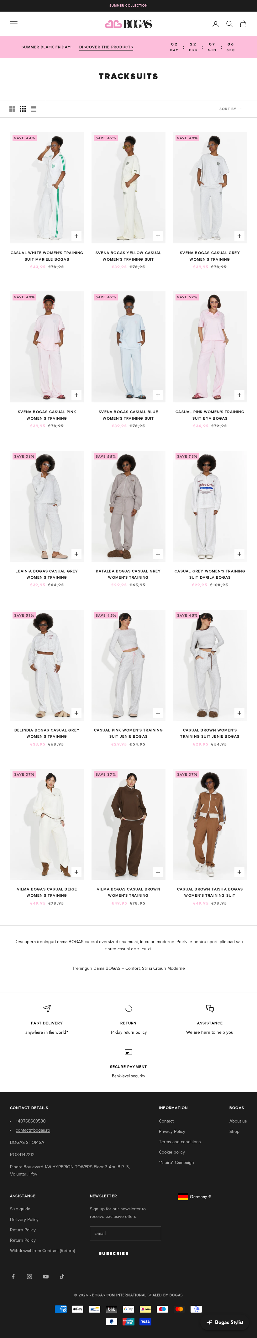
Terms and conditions (180, 1141)
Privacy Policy (172, 1131)
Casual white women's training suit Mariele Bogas (47, 256)
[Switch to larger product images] (12, 108)
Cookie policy (172, 1152)
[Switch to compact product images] (33, 108)
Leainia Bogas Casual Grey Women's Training (47, 574)
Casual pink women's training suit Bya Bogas (210, 415)
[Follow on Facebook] (13, 1276)
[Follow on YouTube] (46, 1276)
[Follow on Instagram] (29, 1276)
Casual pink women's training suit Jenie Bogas (128, 733)
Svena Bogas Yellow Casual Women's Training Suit (128, 256)
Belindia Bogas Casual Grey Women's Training (47, 733)
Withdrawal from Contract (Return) (42, 1250)
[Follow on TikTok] (62, 1276)
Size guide (20, 1209)
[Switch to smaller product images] (23, 108)
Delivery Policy (24, 1219)
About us (238, 1121)
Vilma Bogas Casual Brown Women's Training (128, 892)
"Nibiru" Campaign (176, 1162)
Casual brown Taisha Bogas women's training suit (210, 892)
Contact (166, 1121)
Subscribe (114, 1254)
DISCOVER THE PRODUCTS (106, 47)
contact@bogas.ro (33, 1130)
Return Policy (23, 1230)
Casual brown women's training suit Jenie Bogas (209, 733)
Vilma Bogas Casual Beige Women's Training (47, 892)
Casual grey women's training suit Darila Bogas (210, 574)
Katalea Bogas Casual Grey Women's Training (128, 574)
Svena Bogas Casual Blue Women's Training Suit (128, 415)
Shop (234, 1131)
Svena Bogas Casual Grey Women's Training (210, 256)
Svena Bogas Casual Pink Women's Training (47, 415)
